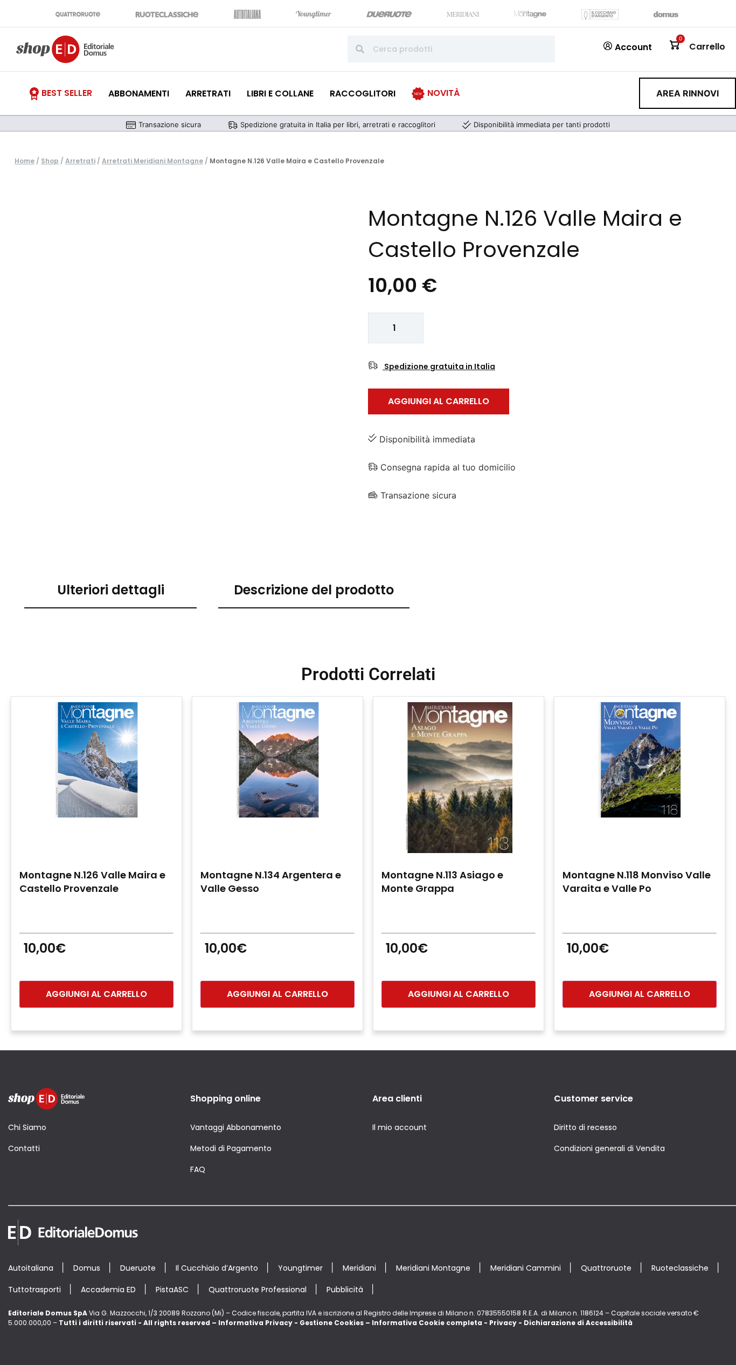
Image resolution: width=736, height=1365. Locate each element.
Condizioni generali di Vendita (609, 1148)
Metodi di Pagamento (231, 1148)
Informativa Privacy (255, 1322)
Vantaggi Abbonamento (235, 1127)
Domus (86, 1268)
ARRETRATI (208, 93)
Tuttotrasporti (34, 1289)
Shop (50, 160)
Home (24, 160)
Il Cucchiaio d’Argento (217, 1268)
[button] (687, 93)
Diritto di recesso (585, 1127)
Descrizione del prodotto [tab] (314, 590)
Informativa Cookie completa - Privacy (444, 1322)
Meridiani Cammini (525, 1268)
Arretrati (80, 160)
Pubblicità (345, 1289)
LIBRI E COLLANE (280, 93)
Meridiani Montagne (433, 1268)
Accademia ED (108, 1289)
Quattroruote (606, 1268)
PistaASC (172, 1289)
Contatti (24, 1148)
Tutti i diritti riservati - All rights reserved (134, 1322)
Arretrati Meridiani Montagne (152, 160)
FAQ (197, 1169)
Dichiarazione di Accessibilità (578, 1322)
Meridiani (359, 1268)
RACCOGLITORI (362, 93)
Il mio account (399, 1127)
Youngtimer (300, 1268)
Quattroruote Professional (258, 1289)
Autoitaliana (30, 1268)
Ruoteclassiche (680, 1268)
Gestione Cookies (332, 1322)
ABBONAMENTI (138, 93)
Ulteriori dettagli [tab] (110, 590)
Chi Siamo (27, 1127)
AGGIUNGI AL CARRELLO (438, 401)
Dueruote (138, 1268)
